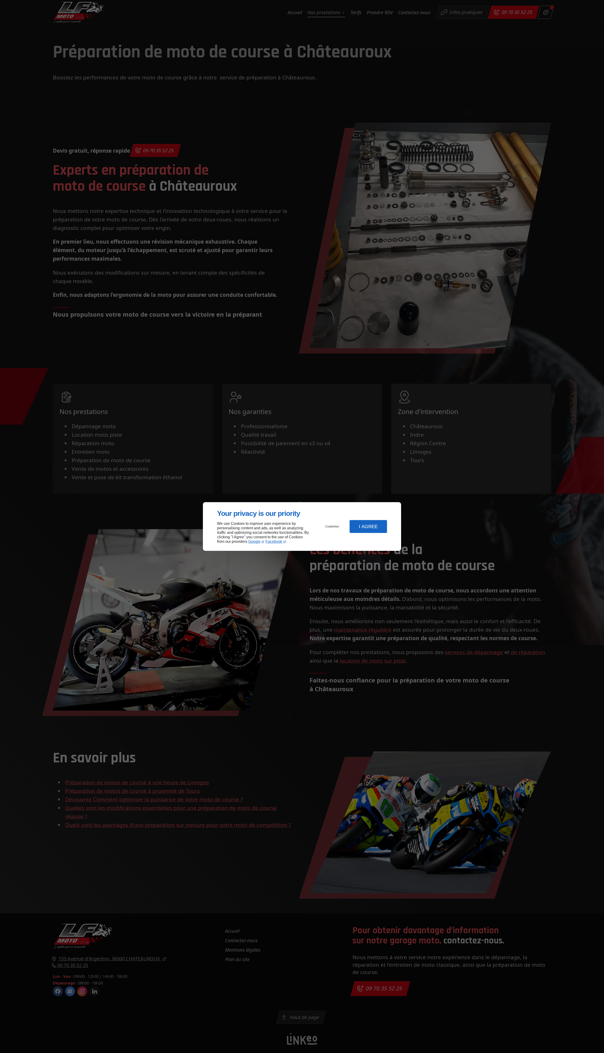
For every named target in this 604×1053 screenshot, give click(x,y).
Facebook (273, 541)
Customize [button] (332, 526)
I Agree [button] (368, 526)
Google (254, 541)
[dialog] (302, 526)
